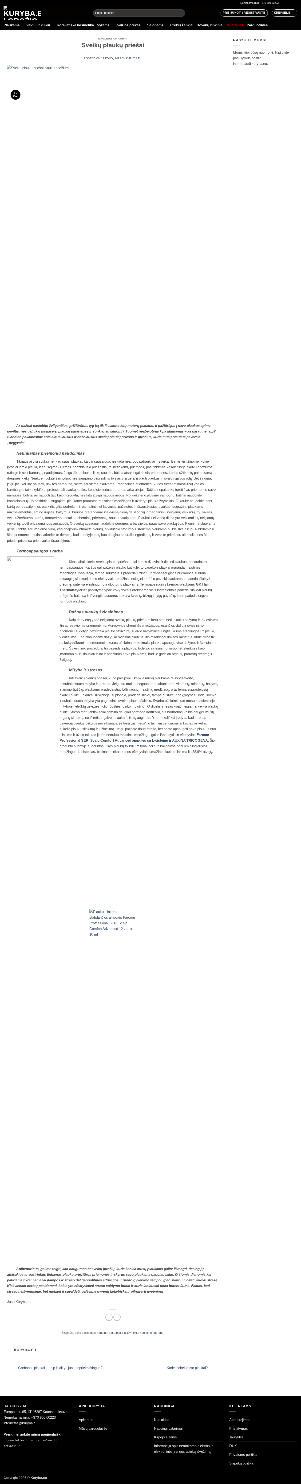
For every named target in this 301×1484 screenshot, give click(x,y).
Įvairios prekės (128, 25)
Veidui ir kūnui (38, 25)
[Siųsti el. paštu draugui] (117, 1317)
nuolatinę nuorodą (151, 1332)
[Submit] (181, 13)
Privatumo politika (243, 1454)
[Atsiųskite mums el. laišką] (291, 3)
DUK (233, 1446)
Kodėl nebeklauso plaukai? (188, 1368)
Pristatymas (238, 1428)
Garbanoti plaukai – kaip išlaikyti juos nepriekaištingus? (59, 1368)
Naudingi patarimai (112, 38)
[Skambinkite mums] (295, 3)
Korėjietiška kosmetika (75, 25)
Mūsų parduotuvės (93, 1428)
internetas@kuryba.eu (20, 1423)
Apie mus (86, 1420)
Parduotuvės (257, 25)
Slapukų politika (241, 1463)
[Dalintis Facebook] (109, 1317)
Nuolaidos (161, 1420)
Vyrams (103, 25)
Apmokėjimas (239, 1420)
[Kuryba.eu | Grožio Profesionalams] (45, 13)
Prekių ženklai (181, 25)
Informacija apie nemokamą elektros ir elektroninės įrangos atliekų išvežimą (183, 1448)
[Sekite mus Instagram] (286, 3)
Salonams (155, 25)
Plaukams (12, 25)
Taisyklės (236, 1437)
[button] (284, 12)
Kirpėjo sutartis (165, 1437)
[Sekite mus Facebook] (282, 3)
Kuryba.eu (134, 58)
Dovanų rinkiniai (210, 25)
